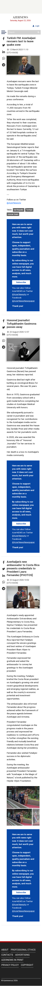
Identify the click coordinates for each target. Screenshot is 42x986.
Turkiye (29, 210)
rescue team (13, 214)
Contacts (7, 954)
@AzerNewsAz (14, 203)
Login (37, 26)
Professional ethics (23, 949)
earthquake (18, 210)
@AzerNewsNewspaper (23, 301)
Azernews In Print (12, 960)
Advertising (22, 954)
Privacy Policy (10, 965)
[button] (3, 38)
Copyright (27, 965)
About (5, 949)
